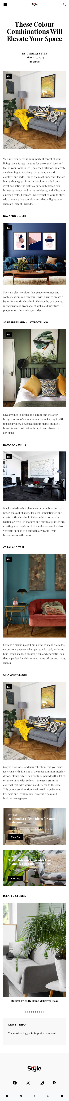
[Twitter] (28, 1081)
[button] (25, 1012)
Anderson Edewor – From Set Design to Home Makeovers (34, 1002)
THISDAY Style (37, 53)
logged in (28, 1033)
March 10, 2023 (35, 57)
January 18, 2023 (44, 828)
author (17, 870)
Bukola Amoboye (22, 828)
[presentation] (10, 956)
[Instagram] (42, 1081)
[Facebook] (15, 1081)
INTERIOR (34, 61)
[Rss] (54, 1081)
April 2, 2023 (31, 870)
